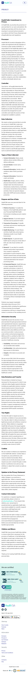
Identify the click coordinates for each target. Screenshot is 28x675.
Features (3, 627)
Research (3, 643)
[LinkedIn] (2, 609)
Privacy (3, 650)
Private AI (3, 638)
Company (4, 660)
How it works (4, 625)
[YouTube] (5, 609)
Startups (3, 641)
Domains (3, 636)
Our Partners (4, 640)
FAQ (2, 661)
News (2, 629)
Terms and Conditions (7, 652)
